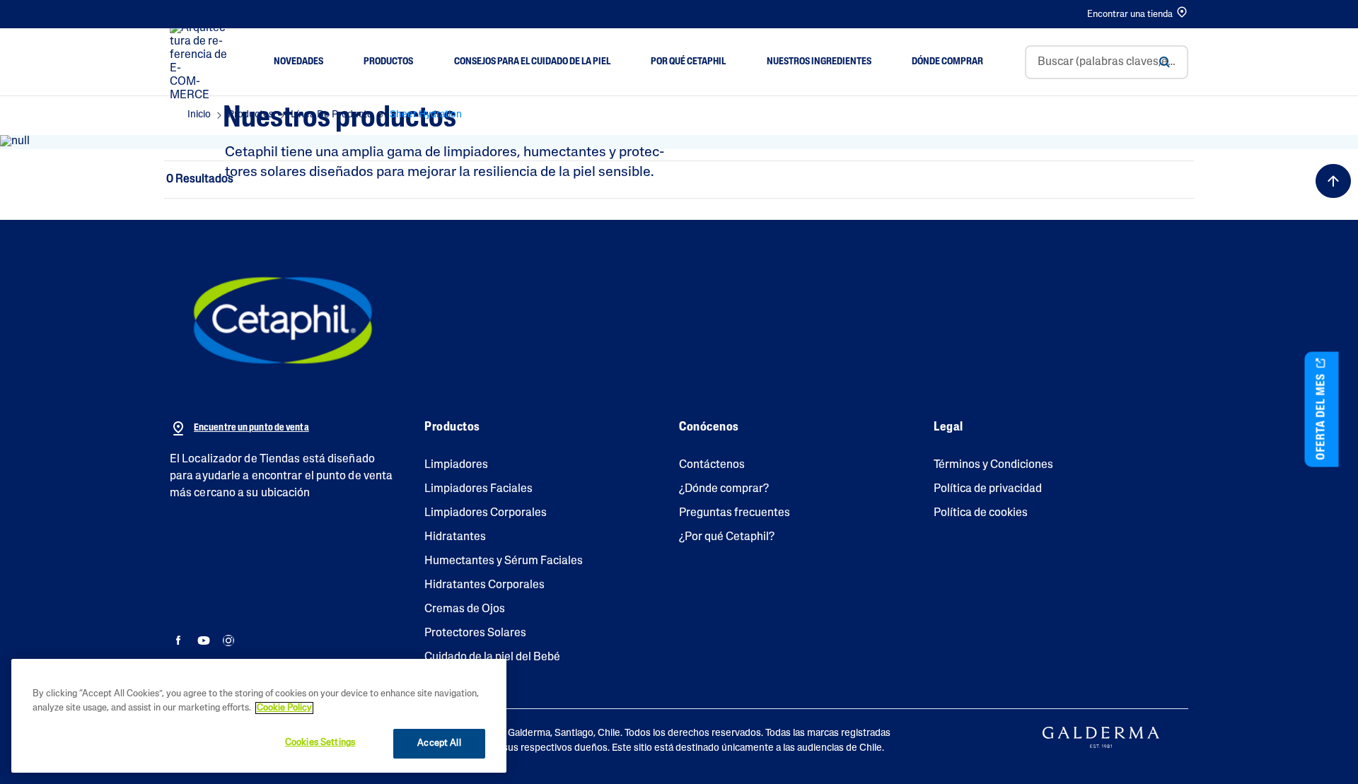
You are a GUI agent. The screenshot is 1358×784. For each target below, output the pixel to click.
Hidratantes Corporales (484, 585)
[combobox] (1106, 62)
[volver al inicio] (1333, 181)
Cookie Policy (284, 708)
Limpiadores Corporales (485, 513)
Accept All (438, 743)
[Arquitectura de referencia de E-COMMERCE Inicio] (201, 62)
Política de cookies (981, 513)
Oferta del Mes (1322, 415)
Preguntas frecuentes (734, 513)
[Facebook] (178, 641)
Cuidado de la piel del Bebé (492, 657)
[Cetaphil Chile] (283, 320)
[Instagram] (228, 641)
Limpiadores (456, 465)
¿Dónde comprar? (724, 489)
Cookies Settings (320, 742)
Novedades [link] (298, 62)
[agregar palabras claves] (1164, 62)
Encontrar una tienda (1130, 14)
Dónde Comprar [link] (947, 62)
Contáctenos (712, 465)
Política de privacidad (988, 489)
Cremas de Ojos (464, 609)
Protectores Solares (475, 633)
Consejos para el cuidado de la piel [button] (532, 62)
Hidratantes (455, 537)
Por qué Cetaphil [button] (688, 62)
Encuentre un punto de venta (251, 428)
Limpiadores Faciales (478, 489)
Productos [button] (388, 62)
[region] (258, 716)
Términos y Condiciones (993, 465)
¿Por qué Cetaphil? (726, 537)
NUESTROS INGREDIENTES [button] (819, 62)
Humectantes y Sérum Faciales (503, 561)
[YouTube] (203, 641)
